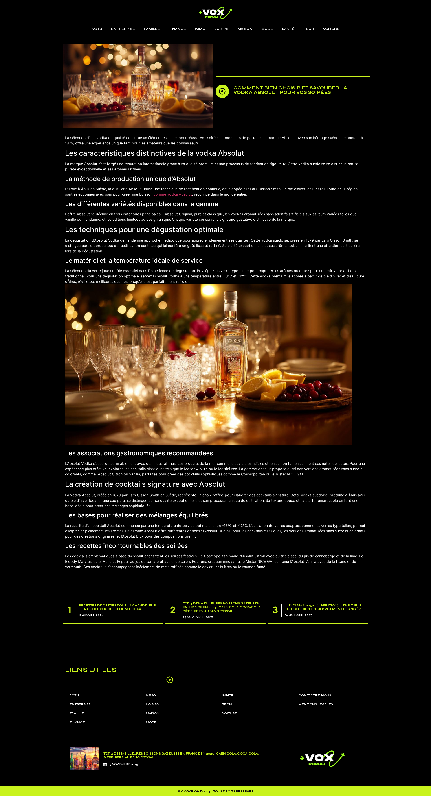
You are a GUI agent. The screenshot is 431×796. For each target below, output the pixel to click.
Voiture (331, 29)
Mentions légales (316, 704)
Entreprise (123, 29)
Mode (267, 29)
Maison (244, 29)
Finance (177, 29)
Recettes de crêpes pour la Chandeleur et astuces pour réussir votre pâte (117, 607)
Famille (152, 29)
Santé (288, 29)
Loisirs (221, 29)
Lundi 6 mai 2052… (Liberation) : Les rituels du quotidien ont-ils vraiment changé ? (323, 607)
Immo (200, 29)
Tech (308, 29)
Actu (97, 29)
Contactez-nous (315, 695)
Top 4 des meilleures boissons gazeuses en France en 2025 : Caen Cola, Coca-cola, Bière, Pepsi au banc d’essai (222, 607)
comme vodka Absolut (173, 194)
